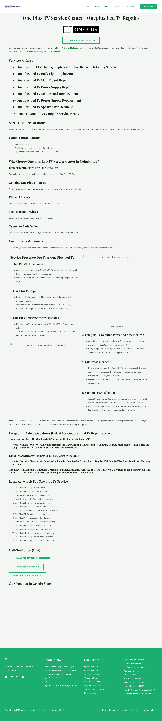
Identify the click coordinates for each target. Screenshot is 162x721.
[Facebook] (6, 676)
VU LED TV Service (91, 678)
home (86, 6)
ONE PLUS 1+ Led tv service (95, 681)
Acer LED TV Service (132, 671)
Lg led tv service (91, 666)
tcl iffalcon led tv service (134, 667)
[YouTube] (17, 676)
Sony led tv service (92, 685)
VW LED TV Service (131, 674)
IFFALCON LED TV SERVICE (135, 686)
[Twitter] (12, 676)
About (106, 6)
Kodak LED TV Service (133, 678)
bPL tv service (90, 693)
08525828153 (27, 144)
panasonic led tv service (134, 659)
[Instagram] (23, 676)
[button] (148, 6)
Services (116, 6)
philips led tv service (132, 663)
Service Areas (130, 6)
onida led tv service (92, 674)
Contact (96, 6)
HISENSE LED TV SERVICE (135, 682)
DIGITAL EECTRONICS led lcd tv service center (68, 48)
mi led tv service (91, 670)
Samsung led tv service (94, 689)
